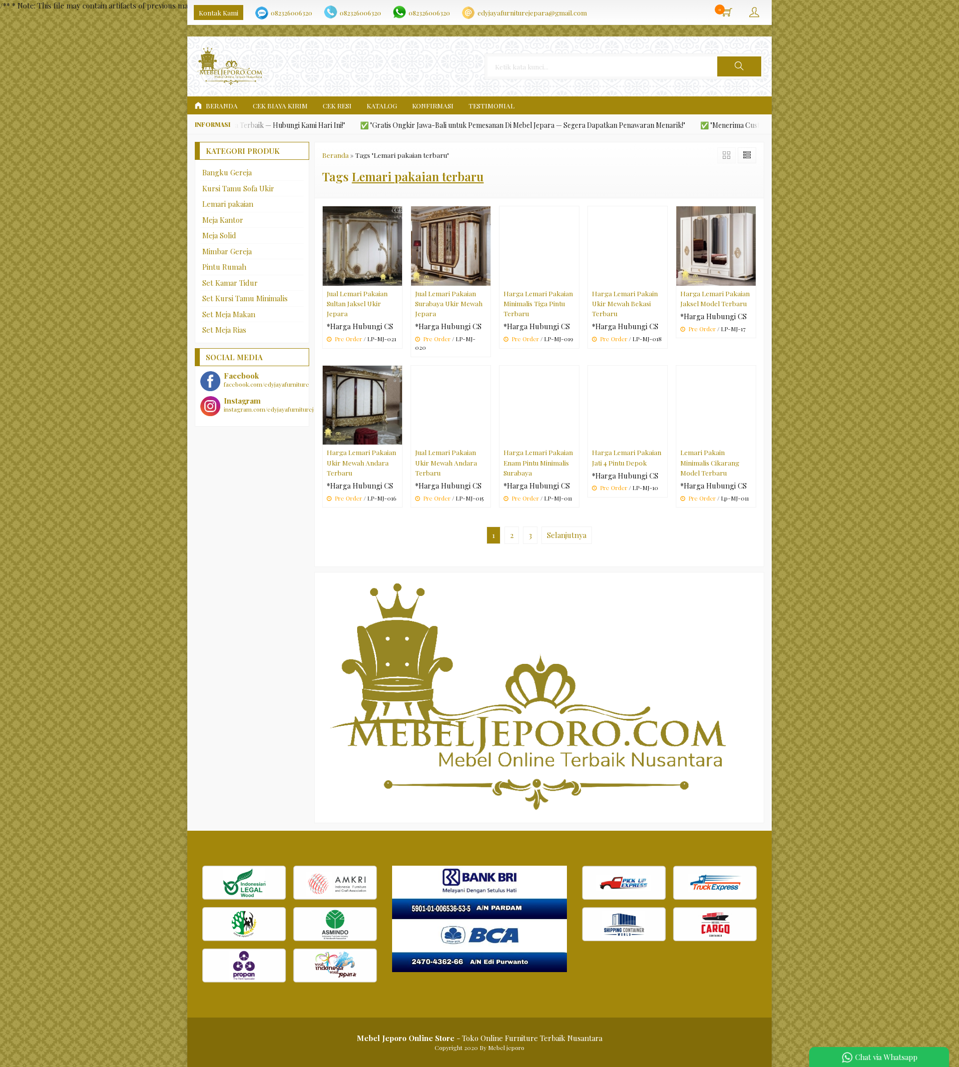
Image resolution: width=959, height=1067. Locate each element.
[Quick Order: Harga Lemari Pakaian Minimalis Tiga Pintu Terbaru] (573, 278)
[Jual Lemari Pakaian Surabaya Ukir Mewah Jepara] (450, 245)
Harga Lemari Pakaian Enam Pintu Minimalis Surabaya (538, 462)
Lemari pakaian (227, 204)
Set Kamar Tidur (230, 283)
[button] (739, 66)
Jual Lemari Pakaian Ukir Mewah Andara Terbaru (446, 462)
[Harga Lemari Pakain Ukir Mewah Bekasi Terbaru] (627, 245)
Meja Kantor (222, 220)
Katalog (382, 105)
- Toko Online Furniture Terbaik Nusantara (479, 1038)
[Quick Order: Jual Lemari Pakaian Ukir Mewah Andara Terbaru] (484, 437)
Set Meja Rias (224, 330)
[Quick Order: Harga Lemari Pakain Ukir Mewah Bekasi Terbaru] (661, 278)
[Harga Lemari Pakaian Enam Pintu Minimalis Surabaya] (539, 404)
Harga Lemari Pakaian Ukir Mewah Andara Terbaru (361, 462)
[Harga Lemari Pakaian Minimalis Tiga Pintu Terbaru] (539, 245)
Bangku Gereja (227, 172)
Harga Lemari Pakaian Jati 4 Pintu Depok (626, 457)
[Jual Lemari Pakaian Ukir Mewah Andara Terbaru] (450, 404)
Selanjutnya (566, 535)
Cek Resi (337, 105)
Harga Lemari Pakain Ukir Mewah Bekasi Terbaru (625, 303)
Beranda (221, 105)
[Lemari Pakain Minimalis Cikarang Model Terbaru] (716, 404)
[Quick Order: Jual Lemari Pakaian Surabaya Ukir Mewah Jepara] (484, 278)
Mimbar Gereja (227, 251)
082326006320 (291, 12)
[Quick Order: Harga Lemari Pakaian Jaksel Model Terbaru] (750, 278)
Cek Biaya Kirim (280, 105)
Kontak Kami (218, 12)
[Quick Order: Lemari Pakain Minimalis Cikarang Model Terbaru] (750, 437)
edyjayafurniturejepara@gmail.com (532, 12)
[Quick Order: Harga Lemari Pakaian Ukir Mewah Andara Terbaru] (396, 437)
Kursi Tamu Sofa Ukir (238, 188)
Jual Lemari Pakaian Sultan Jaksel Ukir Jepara (357, 303)
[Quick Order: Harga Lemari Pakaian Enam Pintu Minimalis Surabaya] (573, 437)
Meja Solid (219, 235)
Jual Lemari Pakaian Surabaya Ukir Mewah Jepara (448, 303)
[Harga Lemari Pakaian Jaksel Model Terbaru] (716, 245)
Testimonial (491, 105)
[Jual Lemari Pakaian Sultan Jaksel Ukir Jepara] (362, 245)
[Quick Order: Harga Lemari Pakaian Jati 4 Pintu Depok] (661, 437)
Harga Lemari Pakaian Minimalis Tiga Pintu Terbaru (538, 303)
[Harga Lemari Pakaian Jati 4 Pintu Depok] (627, 404)
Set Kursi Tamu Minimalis (245, 298)
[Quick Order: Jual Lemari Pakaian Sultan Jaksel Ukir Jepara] (396, 278)
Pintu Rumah (224, 267)
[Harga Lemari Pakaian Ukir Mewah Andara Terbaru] (362, 404)
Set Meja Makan (228, 314)
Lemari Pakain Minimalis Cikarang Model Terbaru (709, 462)
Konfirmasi (433, 105)
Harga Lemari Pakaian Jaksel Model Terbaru (715, 298)
